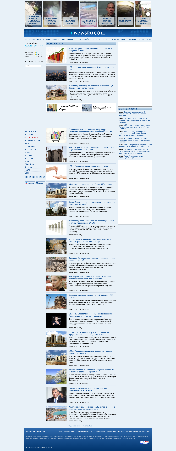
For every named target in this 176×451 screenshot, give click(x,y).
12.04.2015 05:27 (74, 421)
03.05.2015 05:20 (74, 235)
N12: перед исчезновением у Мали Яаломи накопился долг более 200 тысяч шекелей (134, 127)
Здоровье (97, 39)
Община (106, 39)
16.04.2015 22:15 (74, 365)
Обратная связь (69, 431)
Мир (63, 39)
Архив (28, 173)
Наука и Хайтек (85, 39)
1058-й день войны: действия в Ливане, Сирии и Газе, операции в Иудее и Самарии (135, 120)
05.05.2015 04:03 (74, 216)
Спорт (123, 39)
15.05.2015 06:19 (74, 81)
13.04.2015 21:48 (74, 402)
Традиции (132, 39)
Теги (60, 431)
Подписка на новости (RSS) (85, 431)
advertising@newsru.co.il (141, 431)
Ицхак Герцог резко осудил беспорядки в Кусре (131, 157)
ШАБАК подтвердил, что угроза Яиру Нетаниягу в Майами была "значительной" (135, 145)
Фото (149, 39)
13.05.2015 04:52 (74, 143)
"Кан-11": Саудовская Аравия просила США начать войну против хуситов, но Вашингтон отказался (132, 133)
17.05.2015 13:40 (74, 62)
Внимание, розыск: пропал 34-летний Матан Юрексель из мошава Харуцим (133, 114)
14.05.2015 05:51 (74, 100)
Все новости (30, 39)
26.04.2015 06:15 (74, 309)
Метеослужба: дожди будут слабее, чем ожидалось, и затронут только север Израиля (134, 140)
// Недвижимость (84, 62)
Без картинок (100, 431)
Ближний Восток (52, 39)
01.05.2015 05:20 (74, 253)
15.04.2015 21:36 (74, 384)
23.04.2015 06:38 (74, 328)
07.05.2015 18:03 (74, 178)
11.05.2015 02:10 (74, 161)
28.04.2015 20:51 (74, 290)
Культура (115, 39)
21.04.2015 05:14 (74, 346)
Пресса (141, 39)
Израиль (40, 39)
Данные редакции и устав (115, 431)
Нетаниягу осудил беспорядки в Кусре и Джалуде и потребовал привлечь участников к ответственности (134, 151)
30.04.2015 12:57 (74, 272)
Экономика (71, 39)
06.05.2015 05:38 (74, 196)
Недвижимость (55, 43)
